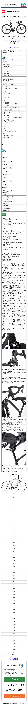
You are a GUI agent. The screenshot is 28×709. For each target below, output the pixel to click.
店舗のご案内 (14, 658)
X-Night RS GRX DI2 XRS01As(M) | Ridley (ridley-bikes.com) (14, 40)
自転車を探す (14, 659)
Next (18, 47)
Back (10, 47)
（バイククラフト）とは (7, 59)
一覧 (14, 47)
